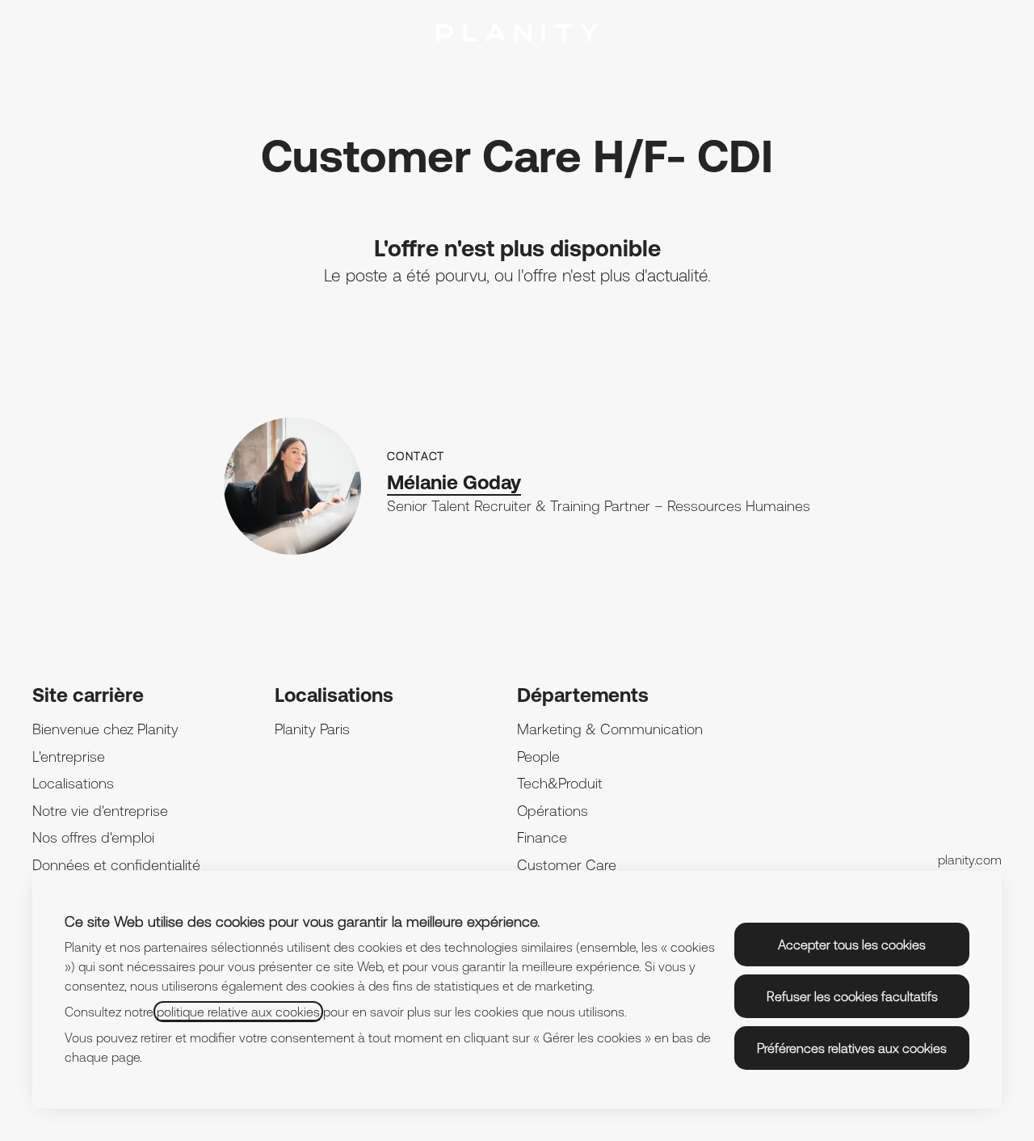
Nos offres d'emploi (93, 837)
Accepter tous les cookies (852, 944)
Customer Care (566, 864)
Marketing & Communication (610, 729)
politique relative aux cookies (238, 1011)
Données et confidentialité (116, 864)
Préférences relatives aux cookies (852, 1048)
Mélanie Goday (454, 482)
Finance (542, 837)
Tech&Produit (560, 783)
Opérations (552, 810)
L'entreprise (68, 756)
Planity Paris (312, 729)
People (538, 756)
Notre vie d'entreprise (100, 810)
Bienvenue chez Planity (105, 729)
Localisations (73, 783)
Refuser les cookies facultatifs (852, 996)
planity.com (970, 859)
